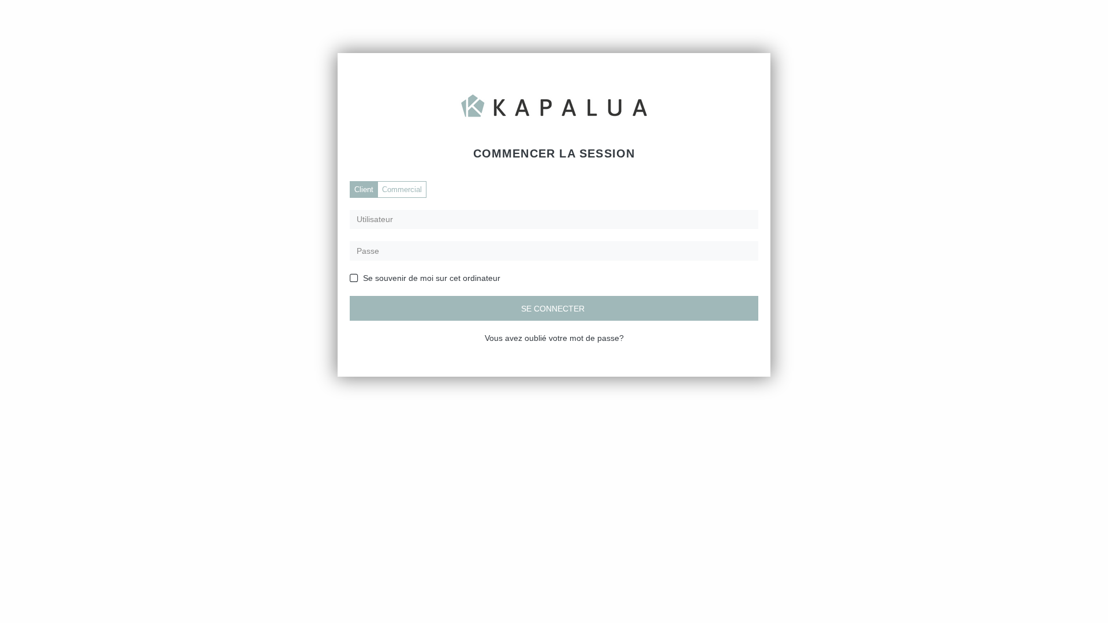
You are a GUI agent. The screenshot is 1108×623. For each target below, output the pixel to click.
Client (363, 189)
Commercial (402, 189)
